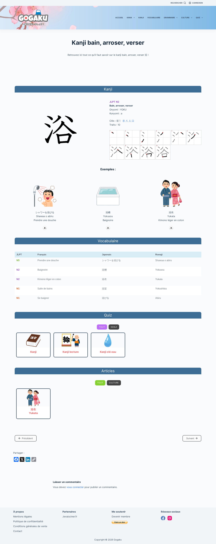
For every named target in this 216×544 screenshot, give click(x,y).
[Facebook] (163, 518)
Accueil (119, 17)
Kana (129, 17)
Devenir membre (121, 516)
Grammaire (169, 17)
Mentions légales (22, 516)
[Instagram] (170, 518)
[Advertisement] (108, 70)
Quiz (198, 17)
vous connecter (75, 487)
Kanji (141, 17)
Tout (102, 327)
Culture (185, 17)
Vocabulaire (153, 17)
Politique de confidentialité (28, 521)
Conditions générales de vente (30, 526)
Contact (17, 531)
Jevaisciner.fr (69, 516)
